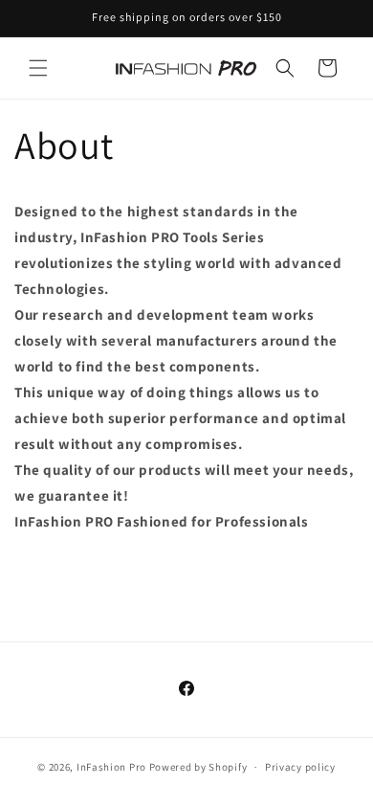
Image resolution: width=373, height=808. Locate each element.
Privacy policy (300, 767)
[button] (38, 68)
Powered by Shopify (198, 767)
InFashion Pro (111, 767)
